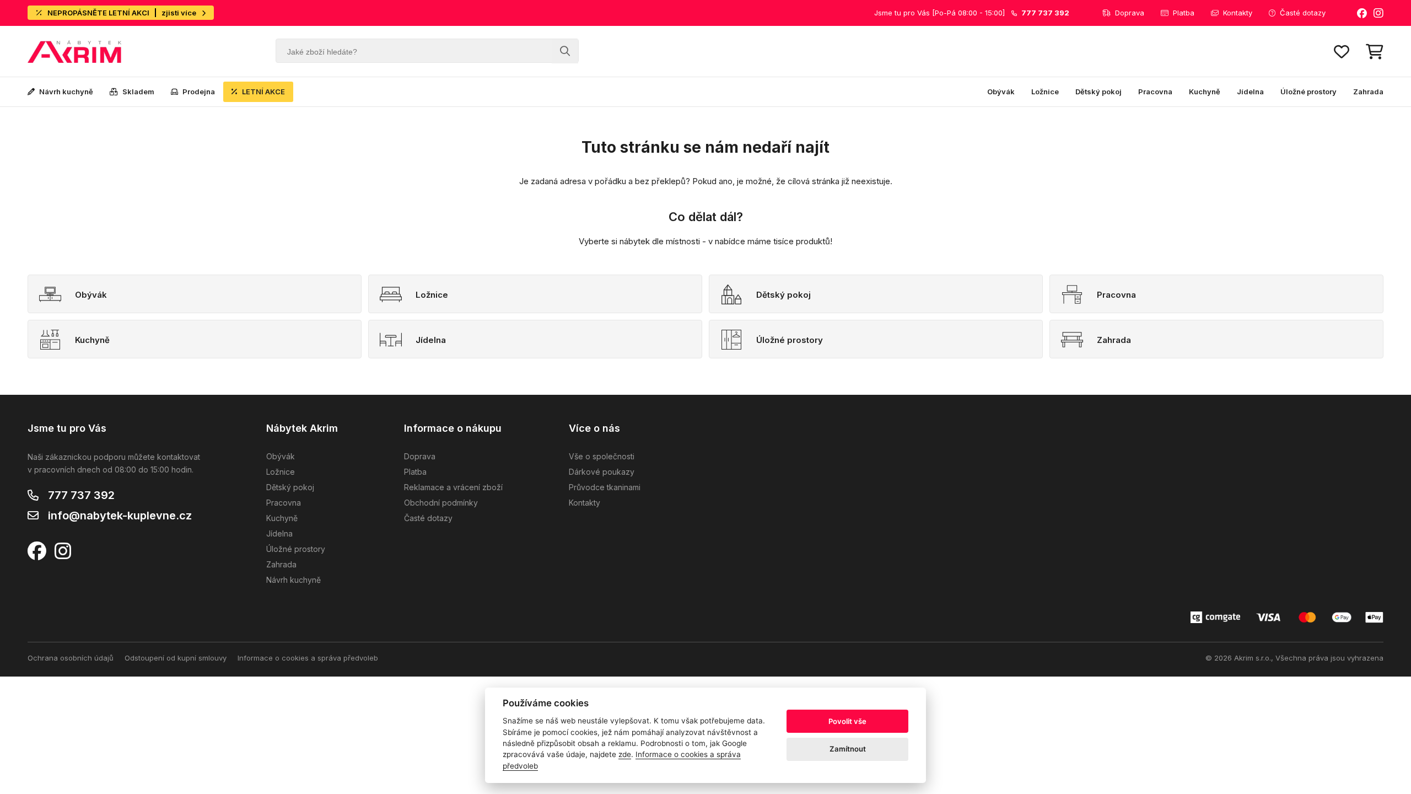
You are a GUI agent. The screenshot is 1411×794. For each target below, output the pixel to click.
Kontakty (1237, 12)
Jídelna (1250, 91)
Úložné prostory (1308, 91)
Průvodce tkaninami (604, 487)
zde (624, 754)
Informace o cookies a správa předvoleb (308, 657)
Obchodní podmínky (441, 502)
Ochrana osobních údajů (71, 657)
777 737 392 (81, 495)
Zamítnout (848, 748)
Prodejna (198, 91)
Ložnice (1045, 91)
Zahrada (1368, 91)
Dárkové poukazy (601, 471)
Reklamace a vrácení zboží (453, 487)
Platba (1183, 12)
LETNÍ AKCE (263, 91)
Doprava (1129, 12)
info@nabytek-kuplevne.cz (120, 515)
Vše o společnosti (601, 456)
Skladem (138, 91)
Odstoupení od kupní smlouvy (176, 657)
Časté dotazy (1303, 12)
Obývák (1001, 91)
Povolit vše (847, 721)
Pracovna (1155, 91)
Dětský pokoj (1098, 91)
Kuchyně (1204, 91)
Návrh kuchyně (66, 91)
